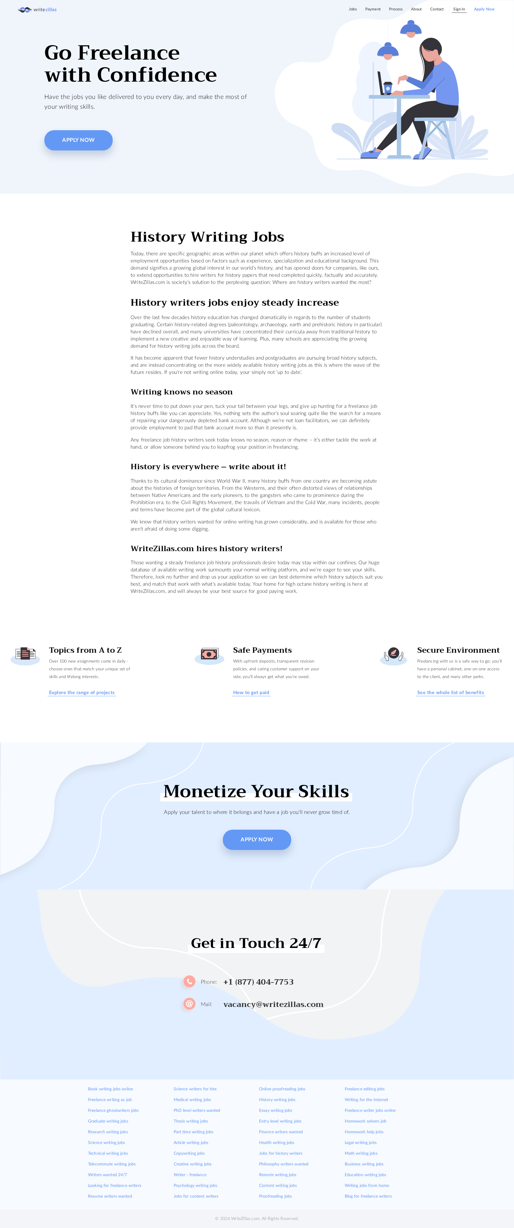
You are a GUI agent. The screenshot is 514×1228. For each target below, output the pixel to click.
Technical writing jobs (108, 1153)
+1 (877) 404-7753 (258, 982)
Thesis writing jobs (191, 1121)
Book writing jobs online (110, 1089)
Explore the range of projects (82, 692)
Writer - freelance (190, 1175)
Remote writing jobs (277, 1175)
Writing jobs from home (367, 1186)
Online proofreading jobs (282, 1089)
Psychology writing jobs (195, 1186)
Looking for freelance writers (114, 1186)
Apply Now (484, 9)
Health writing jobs (276, 1143)
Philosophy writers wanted (283, 1164)
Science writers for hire (195, 1089)
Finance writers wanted (281, 1132)
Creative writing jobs (193, 1164)
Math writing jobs (361, 1153)
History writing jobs (277, 1100)
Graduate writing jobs (108, 1121)
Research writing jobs (108, 1132)
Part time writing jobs (194, 1132)
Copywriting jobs (189, 1153)
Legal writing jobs (361, 1143)
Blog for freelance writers (368, 1196)
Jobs (353, 9)
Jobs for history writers (280, 1153)
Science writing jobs (106, 1143)
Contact (437, 9)
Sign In (459, 9)
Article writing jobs (191, 1143)
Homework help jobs (364, 1132)
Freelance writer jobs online (370, 1111)
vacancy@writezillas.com (273, 1004)
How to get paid (251, 692)
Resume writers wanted (110, 1196)
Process (396, 9)
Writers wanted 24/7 (107, 1175)
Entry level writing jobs (280, 1121)
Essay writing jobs (275, 1111)
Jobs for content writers (196, 1196)
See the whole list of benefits (450, 692)
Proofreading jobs (275, 1196)
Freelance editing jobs (365, 1089)
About (416, 9)
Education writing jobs (365, 1175)
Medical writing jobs (192, 1100)
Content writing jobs (278, 1186)
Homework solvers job (366, 1121)
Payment (373, 9)
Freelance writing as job (110, 1100)
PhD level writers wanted (197, 1111)
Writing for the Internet (366, 1100)
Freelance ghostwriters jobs (113, 1111)
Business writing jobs (364, 1164)
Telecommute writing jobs (112, 1164)
